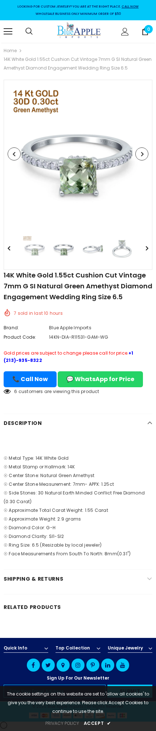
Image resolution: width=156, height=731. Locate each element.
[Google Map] (63, 665)
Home (10, 50)
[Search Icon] (36, 31)
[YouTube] (122, 665)
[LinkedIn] (107, 665)
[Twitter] (48, 665)
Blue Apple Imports (70, 328)
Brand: (11, 328)
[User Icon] (125, 31)
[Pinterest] (92, 665)
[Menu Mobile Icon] (8, 31)
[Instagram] (78, 665)
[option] (78, 154)
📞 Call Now (30, 379)
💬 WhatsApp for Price (100, 379)
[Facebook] (33, 665)
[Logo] (79, 31)
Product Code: (20, 337)
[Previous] (14, 153)
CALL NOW (130, 6)
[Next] (141, 153)
